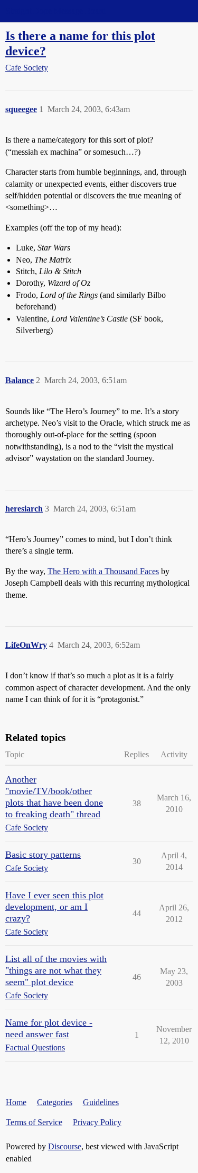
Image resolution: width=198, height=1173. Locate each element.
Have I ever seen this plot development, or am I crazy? (54, 907)
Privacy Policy (97, 1122)
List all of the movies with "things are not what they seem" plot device (56, 970)
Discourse (64, 1146)
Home (16, 1102)
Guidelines (101, 1102)
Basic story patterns (43, 854)
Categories (54, 1102)
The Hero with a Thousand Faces (103, 571)
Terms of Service (34, 1122)
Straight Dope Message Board (55, 10)
